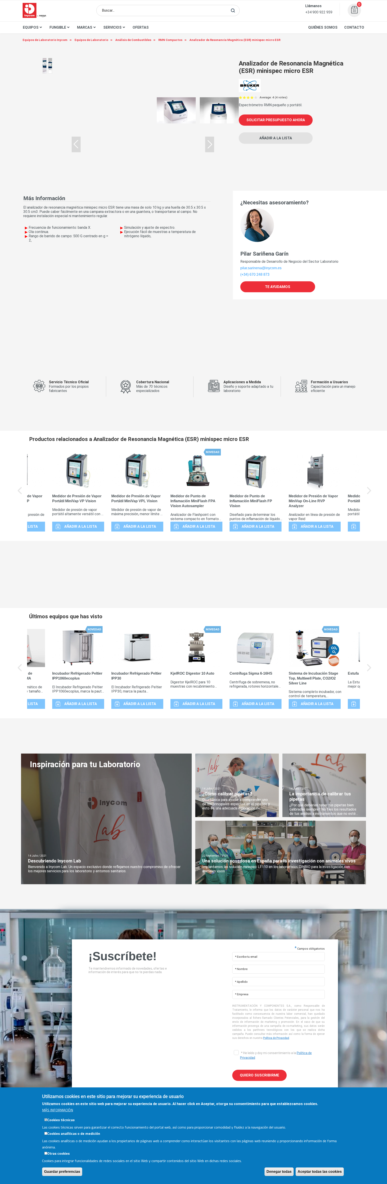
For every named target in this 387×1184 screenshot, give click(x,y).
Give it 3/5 (248, 97)
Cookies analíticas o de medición (73, 1133)
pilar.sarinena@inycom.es (261, 268)
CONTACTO (354, 27)
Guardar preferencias (62, 1171)
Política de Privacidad (276, 1038)
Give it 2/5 (244, 97)
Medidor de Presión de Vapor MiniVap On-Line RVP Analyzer (313, 501)
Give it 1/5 (241, 97)
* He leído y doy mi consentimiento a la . (276, 1055)
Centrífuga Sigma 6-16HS (251, 673)
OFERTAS (141, 27)
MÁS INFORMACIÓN (57, 1110)
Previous (20, 493)
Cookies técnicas (61, 1120)
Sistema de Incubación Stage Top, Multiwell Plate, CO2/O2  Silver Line (313, 678)
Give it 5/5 (256, 97)
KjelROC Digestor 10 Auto (192, 673)
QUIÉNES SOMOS (323, 27)
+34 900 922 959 (318, 12)
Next (369, 493)
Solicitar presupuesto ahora (275, 120)
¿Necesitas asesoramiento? (274, 202)
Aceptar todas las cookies (320, 1171)
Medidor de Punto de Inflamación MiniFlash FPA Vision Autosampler (192, 501)
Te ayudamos (277, 287)
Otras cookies (58, 1153)
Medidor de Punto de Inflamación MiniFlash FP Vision (251, 501)
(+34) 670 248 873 (254, 274)
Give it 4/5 (252, 97)
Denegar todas (279, 1171)
